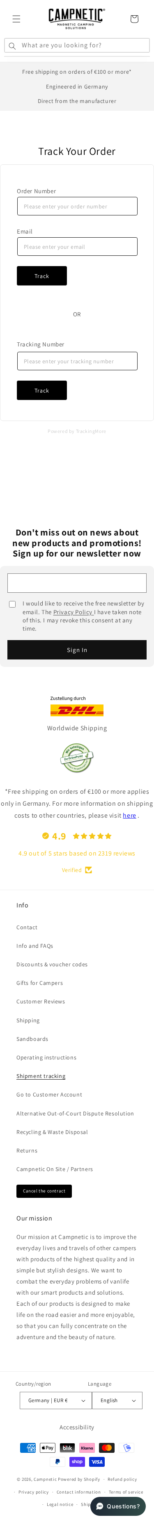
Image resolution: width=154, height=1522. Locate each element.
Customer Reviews (40, 1001)
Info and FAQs (34, 945)
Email (25, 231)
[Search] (12, 46)
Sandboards (32, 1039)
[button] (16, 19)
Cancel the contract (44, 1191)
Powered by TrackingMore (77, 431)
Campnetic (45, 1479)
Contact (26, 927)
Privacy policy (33, 1492)
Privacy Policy (73, 612)
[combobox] (77, 46)
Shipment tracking (40, 1076)
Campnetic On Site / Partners (54, 1169)
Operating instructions (46, 1057)
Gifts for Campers (39, 983)
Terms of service (126, 1492)
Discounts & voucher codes (52, 964)
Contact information (79, 1492)
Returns (26, 1150)
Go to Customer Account (49, 1094)
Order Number (36, 191)
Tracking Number (40, 344)
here (129, 815)
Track (41, 276)
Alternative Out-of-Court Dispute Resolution (75, 1113)
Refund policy (122, 1479)
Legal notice (60, 1504)
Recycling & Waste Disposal (52, 1132)
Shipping (28, 1020)
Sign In (77, 650)
